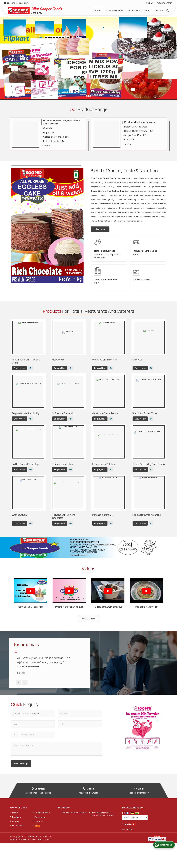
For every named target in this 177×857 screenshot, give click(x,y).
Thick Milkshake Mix (62, 464)
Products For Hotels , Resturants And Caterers (61, 122)
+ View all (46, 145)
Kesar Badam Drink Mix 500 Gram (26, 361)
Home (97, 10)
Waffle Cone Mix (20, 514)
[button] (88, 792)
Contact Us (40, 817)
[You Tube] (134, 824)
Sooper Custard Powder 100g (138, 131)
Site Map (39, 821)
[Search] (167, 10)
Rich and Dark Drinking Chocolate (63, 516)
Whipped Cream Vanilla (104, 359)
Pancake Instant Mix (102, 514)
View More (30, 368)
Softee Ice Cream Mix (63, 413)
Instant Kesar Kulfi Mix (53, 141)
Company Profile (114, 10)
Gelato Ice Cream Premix (55, 136)
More (158, 10)
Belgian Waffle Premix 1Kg (25, 413)
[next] (25, 682)
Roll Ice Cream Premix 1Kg (25, 464)
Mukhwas (137, 359)
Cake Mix (47, 128)
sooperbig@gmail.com (17, 3)
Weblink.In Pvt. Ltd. (42, 839)
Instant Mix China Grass (135, 126)
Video (147, 10)
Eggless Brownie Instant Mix (147, 514)
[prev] (18, 682)
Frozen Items (18, 825)
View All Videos (88, 618)
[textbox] (33, 713)
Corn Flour (129, 139)
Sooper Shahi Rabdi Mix (135, 135)
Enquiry (15, 821)
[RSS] (37, 825)
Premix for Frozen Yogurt (145, 413)
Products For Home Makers (139, 122)
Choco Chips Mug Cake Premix (148, 464)
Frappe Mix (48, 132)
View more (100, 229)
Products (133, 10)
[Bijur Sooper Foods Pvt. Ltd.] (35, 10)
